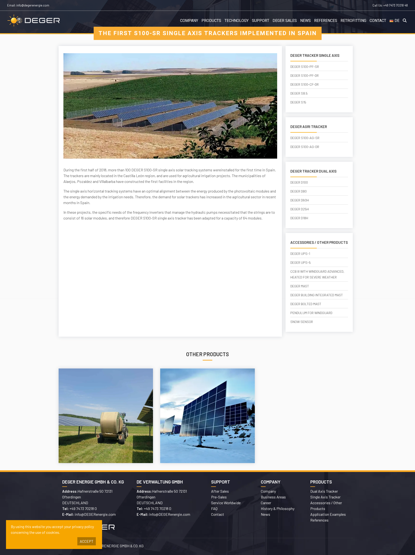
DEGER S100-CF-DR (304, 84)
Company (189, 21)
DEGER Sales (285, 21)
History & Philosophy (277, 508)
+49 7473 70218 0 (83, 508)
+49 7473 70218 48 (395, 5)
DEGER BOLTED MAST (305, 304)
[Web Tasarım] (282, 546)
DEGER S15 (298, 102)
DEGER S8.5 (299, 93)
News (305, 21)
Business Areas (273, 497)
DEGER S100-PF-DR (304, 75)
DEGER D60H (299, 200)
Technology (237, 21)
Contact (378, 21)
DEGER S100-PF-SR (304, 67)
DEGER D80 (298, 191)
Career (266, 502)
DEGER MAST (299, 286)
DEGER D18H (299, 218)
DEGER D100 (299, 182)
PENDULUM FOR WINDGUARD (311, 313)
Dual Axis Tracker (324, 491)
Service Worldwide (226, 502)
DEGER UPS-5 (300, 262)
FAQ (214, 508)
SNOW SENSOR (301, 322)
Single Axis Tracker (325, 497)
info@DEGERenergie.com (95, 514)
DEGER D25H (299, 209)
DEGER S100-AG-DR (304, 147)
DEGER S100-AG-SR (304, 138)
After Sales (220, 491)
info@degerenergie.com (32, 5)
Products (211, 21)
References (325, 21)
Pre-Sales (219, 497)
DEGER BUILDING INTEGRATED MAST (316, 295)
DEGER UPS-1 (300, 254)
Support (260, 21)
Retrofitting (353, 21)
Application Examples (328, 514)
